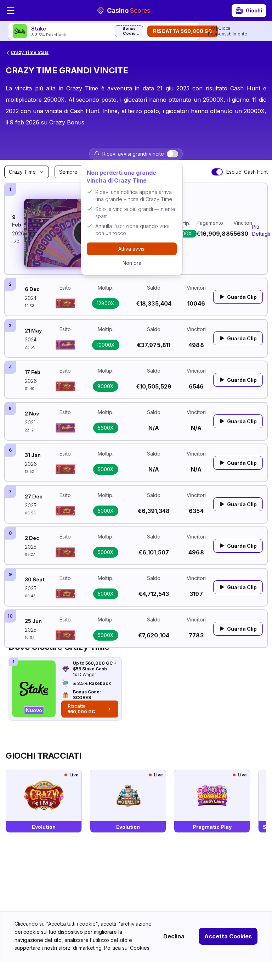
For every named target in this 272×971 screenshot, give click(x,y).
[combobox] (26, 172)
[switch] (172, 153)
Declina (174, 936)
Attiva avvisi (132, 249)
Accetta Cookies (228, 936)
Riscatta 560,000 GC (182, 31)
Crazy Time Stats (30, 52)
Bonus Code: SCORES (129, 31)
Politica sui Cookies (126, 948)
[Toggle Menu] (11, 11)
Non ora (132, 263)
